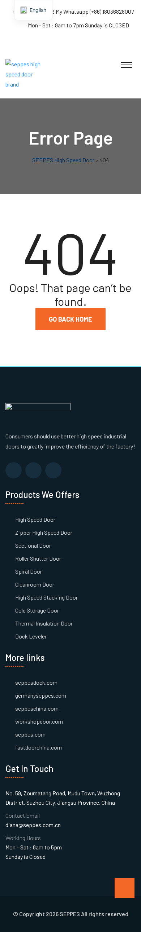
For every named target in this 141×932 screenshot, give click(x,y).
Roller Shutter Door (38, 558)
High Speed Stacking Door (46, 597)
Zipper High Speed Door (43, 532)
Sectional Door (33, 545)
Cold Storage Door (37, 610)
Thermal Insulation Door (44, 623)
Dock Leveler (31, 636)
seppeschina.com (37, 708)
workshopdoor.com (39, 721)
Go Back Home (70, 319)
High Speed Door (35, 519)
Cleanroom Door (34, 584)
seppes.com (30, 734)
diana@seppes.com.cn (33, 824)
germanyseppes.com (40, 695)
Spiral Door (28, 571)
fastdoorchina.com (38, 747)
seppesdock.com (36, 682)
